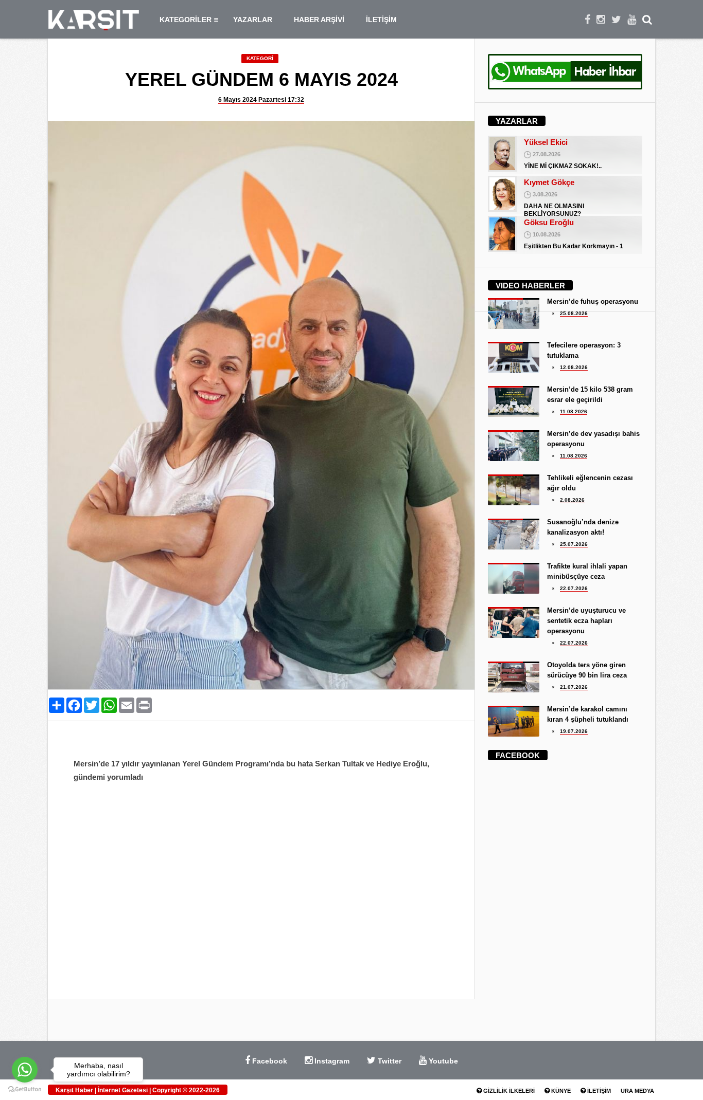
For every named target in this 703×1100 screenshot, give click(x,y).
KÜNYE (560, 1091)
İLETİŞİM (381, 19)
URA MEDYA (637, 1091)
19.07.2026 (574, 731)
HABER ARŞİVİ (319, 19)
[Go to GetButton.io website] (24, 1089)
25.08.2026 (574, 313)
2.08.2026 (572, 500)
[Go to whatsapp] (25, 1070)
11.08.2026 (573, 411)
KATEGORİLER (186, 19)
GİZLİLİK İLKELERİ (508, 1091)
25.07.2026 (574, 544)
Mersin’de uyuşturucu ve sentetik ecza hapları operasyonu (586, 621)
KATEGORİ (260, 58)
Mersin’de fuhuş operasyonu (592, 301)
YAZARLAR (252, 19)
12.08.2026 (574, 367)
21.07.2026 (574, 687)
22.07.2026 (574, 588)
